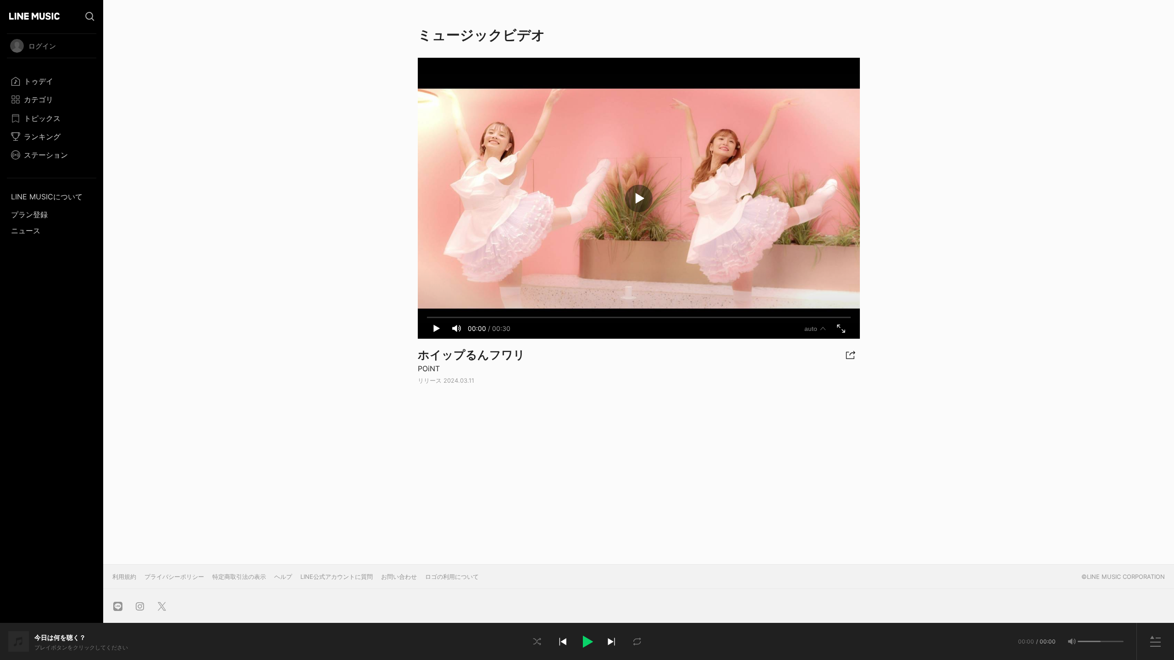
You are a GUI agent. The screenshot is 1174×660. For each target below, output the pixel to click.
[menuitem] (51, 81)
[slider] (1089, 641)
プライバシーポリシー (174, 576)
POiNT (429, 368)
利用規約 (124, 576)
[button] (587, 641)
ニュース (25, 230)
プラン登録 (29, 214)
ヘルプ (283, 576)
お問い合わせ (399, 576)
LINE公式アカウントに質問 (336, 576)
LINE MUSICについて (47, 196)
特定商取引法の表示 (239, 576)
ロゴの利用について (452, 576)
